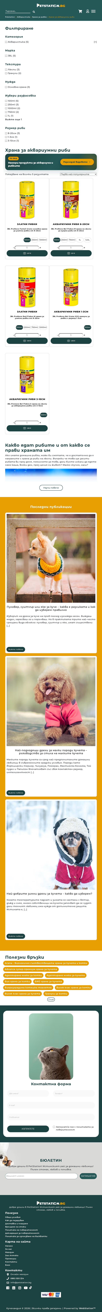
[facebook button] (7, 1287)
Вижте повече (15, 649)
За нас (8, 1249)
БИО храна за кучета (48, 981)
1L (80, 240)
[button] (34, 11)
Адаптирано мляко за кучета (66, 975)
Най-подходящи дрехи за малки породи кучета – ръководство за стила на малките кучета (51, 752)
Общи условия (12, 1217)
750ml (72, 240)
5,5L (88, 240)
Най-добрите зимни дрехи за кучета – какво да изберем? (49, 893)
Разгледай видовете (75, 162)
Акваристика (23, 17)
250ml (35, 240)
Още (51, 999)
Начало (9, 1246)
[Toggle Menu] (93, 11)
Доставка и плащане (16, 1223)
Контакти (11, 1262)
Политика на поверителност (21, 1230)
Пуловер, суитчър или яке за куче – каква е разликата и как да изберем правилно (51, 608)
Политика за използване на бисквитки (26, 1236)
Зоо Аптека (11, 1255)
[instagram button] (19, 1287)
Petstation (10, 17)
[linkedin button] (13, 1287)
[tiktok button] (30, 1287)
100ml (27, 240)
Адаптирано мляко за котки (23, 975)
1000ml (43, 240)
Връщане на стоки (15, 1227)
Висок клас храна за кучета (22, 993)
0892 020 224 (17, 1278)
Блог (7, 1265)
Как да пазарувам (14, 1220)
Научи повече (51, 488)
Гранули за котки (56, 993)
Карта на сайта (17, 1241)
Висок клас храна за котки (73, 987)
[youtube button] (25, 1287)
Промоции (10, 1258)
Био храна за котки (17, 981)
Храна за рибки (39, 17)
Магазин (9, 1252)
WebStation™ (87, 1308)
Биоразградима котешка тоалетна (28, 987)
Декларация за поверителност (22, 1233)
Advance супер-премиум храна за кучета (31, 969)
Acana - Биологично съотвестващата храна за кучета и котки (46, 963)
